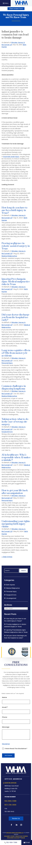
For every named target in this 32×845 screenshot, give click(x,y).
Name (4, 697)
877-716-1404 (10, 805)
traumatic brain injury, (11, 157)
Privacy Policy (19, 836)
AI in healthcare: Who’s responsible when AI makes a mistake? (16, 457)
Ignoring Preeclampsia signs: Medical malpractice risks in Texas (16, 282)
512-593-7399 (11, 842)
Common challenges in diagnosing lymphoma (14, 387)
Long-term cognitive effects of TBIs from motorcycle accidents (16, 353)
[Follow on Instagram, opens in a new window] (21, 825)
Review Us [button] (16, 818)
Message (5, 727)
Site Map (12, 836)
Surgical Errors (7, 432)
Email (28, 842)
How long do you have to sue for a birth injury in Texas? (14, 210)
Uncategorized (11, 598)
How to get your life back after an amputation (15, 492)
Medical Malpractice (9, 256)
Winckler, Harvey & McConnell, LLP (15, 832)
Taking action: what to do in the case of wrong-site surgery (15, 422)
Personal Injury (7, 363)
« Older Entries (7, 557)
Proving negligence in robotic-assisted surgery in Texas (16, 246)
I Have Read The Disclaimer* (16, 748)
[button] (5, 3)
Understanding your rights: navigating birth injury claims (16, 524)
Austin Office (10, 783)
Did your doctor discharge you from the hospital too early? (15, 317)
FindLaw (23, 837)
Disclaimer (6, 744)
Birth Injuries (10, 585)
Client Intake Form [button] (16, 9)
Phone (4, 717)
